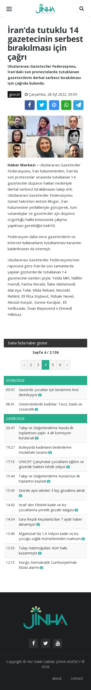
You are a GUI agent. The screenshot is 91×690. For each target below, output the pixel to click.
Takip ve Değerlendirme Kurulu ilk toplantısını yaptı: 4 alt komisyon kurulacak (46, 432)
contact (77, 678)
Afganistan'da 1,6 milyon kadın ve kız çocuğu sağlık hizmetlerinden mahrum (50, 536)
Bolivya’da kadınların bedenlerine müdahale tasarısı (45, 450)
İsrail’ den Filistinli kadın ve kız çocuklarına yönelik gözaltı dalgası (46, 507)
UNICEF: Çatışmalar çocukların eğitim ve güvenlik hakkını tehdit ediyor (51, 464)
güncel (14, 94)
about (57, 678)
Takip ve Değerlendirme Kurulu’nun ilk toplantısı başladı (49, 478)
